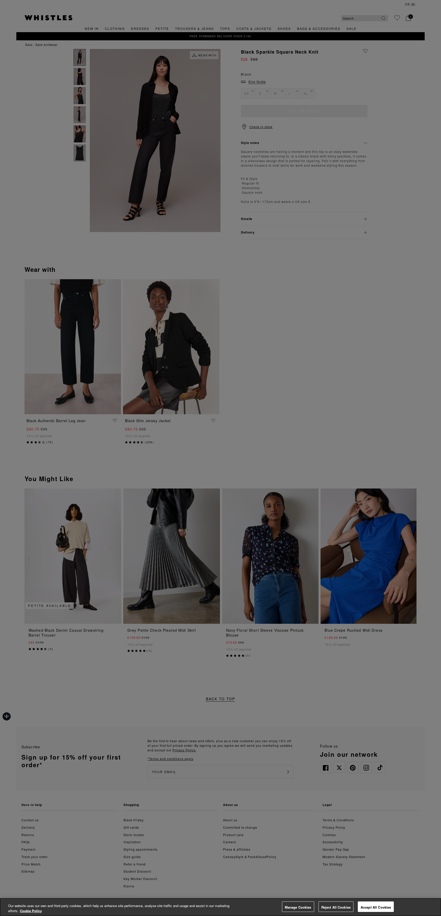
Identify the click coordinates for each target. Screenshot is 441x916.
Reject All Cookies (336, 907)
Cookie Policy (31, 910)
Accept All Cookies (376, 907)
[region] (220, 907)
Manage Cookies (298, 907)
